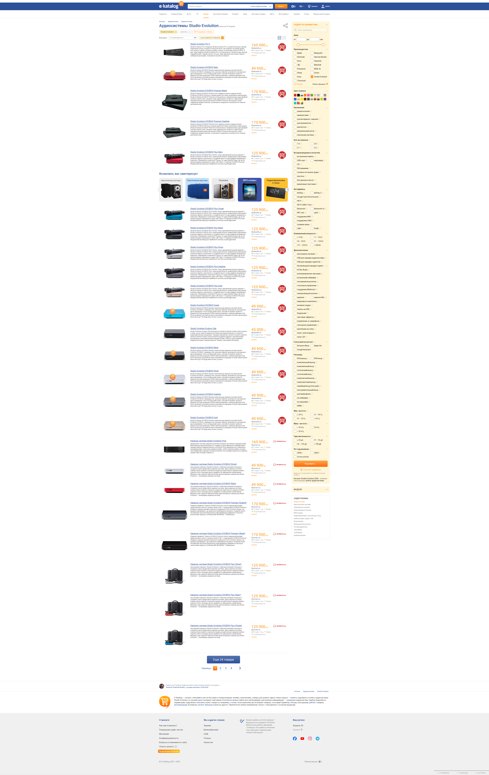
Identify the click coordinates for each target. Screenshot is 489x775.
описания (200, 702)
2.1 (298, 148)
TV (197, 14)
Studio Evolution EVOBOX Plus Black (206, 228)
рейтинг (312, 702)
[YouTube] (302, 738)
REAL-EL (317, 69)
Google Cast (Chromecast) (307, 197)
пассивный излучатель (306, 282)
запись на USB (303, 309)
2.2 (315, 148)
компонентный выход (306, 382)
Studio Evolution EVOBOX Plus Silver (206, 247)
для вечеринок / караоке (307, 119)
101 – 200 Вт (302, 245)
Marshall (317, 65)
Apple (299, 53)
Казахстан (208, 742)
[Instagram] (310, 738)
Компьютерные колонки (302, 510)
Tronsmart (301, 81)
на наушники (302, 402)
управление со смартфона (308, 321)
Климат (235, 14)
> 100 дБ (317, 444)
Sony (299, 77)
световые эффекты (305, 317)
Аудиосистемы (186, 21)
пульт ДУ (301, 337)
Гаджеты (163, 14)
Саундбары (298, 530)
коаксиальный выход (306, 362)
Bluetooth (301, 209)
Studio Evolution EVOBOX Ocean (204, 305)
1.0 (298, 144)
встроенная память (305, 156)
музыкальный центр (305, 131)
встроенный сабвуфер (306, 278)
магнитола (301, 127)
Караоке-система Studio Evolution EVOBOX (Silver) (213, 464)
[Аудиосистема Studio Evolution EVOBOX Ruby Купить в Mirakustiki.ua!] (282, 70)
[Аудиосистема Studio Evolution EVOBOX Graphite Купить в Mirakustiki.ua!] (282, 397)
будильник (301, 313)
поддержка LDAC (304, 221)
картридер (318, 160)
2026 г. (300, 453)
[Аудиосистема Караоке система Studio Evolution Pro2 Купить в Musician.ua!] (279, 441)
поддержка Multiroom (306, 289)
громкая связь (303, 224)
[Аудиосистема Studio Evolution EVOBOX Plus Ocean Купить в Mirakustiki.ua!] (282, 211)
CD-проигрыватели (300, 527)
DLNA (316, 228)
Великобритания (211, 730)
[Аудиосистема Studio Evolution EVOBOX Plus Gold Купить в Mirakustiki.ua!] (282, 289)
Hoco (299, 61)
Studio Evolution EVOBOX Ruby (204, 67)
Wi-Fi (299, 201)
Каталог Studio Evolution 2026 (306, 479)
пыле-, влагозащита (305, 333)
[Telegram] (318, 738)
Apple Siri (318, 346)
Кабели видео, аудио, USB (303, 518)
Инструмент (284, 14)
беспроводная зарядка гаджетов (311, 266)
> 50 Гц (317, 419)
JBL (298, 65)
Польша (207, 738)
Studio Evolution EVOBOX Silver (204, 371)
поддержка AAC (304, 217)
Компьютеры (176, 14)
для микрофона (303, 394)
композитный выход (305, 378)
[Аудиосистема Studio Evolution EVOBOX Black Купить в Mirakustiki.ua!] (282, 350)
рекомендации (180, 705)
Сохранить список (204, 32)
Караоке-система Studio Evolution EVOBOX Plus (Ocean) (216, 625)
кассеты (300, 176)
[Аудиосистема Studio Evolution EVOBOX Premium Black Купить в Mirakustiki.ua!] (282, 93)
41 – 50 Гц (301, 419)
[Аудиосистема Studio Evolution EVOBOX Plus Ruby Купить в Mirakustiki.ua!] (282, 155)
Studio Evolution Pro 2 (200, 44)
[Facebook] (295, 738)
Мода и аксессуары (322, 14)
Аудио (206, 14)
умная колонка (303, 111)
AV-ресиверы (298, 521)
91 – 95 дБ (318, 440)
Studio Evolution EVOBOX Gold (204, 417)
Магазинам (164, 734)
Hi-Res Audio (302, 270)
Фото (189, 14)
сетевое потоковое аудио (308, 172)
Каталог (162, 21)
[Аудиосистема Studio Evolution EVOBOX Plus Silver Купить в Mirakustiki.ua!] (282, 250)
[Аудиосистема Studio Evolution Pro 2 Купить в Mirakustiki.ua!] (282, 47)
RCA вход (318, 358)
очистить (184, 32)
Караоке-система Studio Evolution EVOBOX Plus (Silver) (215, 564)
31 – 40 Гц (318, 415)
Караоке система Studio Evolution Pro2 (208, 441)
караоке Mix (319, 297)
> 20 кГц (300, 431)
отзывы (233, 702)
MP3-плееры (298, 513)
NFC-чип (300, 213)
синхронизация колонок (307, 293)
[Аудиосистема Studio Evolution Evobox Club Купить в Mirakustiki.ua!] (282, 331)
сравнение (291, 700)
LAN (299, 228)
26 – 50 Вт (301, 241)
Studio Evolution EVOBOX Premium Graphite (209, 121)
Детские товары (258, 14)
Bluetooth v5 (319, 209)
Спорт (306, 14)
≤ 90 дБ (300, 440)
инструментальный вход (307, 390)
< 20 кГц (300, 427)
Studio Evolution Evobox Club (203, 328)
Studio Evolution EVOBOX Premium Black (208, 90)
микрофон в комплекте (307, 301)
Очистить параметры (312, 470)
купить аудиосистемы (315, 481)
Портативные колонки (302, 507)
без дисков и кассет (305, 180)
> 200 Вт (317, 245)
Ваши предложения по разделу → (207, 685)
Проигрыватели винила (302, 524)
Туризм (296, 14)
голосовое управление (306, 285)
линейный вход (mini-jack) (308, 386)
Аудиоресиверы (299, 535)
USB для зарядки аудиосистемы (310, 258)
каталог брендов (205, 705)
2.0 (315, 144)
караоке (300, 297)
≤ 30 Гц (300, 415)
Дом (245, 14)
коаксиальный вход (305, 366)
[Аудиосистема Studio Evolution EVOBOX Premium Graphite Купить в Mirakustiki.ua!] (282, 124)
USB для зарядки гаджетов (308, 262)
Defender (301, 57)
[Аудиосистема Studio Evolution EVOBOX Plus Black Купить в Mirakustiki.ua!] (282, 231)
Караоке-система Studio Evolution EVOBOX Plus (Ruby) (215, 595)
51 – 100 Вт (319, 241)
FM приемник (302, 168)
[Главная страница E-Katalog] (171, 6)
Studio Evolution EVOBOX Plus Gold (206, 286)
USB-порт (301, 160)
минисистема (302, 115)
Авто (272, 14)
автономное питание (306, 254)
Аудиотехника (173, 21)
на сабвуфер (302, 398)
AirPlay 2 (317, 193)
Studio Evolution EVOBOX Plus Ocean (207, 208)
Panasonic (301, 69)
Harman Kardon (320, 57)
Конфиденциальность (169, 738)
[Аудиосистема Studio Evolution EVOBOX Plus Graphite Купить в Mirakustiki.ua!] (282, 269)
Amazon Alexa (303, 346)
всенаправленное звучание (309, 274)
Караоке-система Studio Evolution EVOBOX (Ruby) (213, 483)
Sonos (316, 73)
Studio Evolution (167, 32)
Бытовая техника (220, 14)
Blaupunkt (318, 53)
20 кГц (316, 427)
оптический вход (304, 374)
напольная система (305, 135)
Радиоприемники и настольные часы (307, 516)
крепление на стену (305, 329)
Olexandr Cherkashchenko (175, 687)
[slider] (298, 44)
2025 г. (317, 453)
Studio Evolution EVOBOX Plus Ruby (206, 152)
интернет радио (304, 305)
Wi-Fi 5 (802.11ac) (304, 205)
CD (298, 164)
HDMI (299, 406)
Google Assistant (304, 350)
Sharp (299, 73)
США (206, 734)
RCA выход (302, 358)
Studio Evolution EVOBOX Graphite (205, 394)
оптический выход (305, 370)
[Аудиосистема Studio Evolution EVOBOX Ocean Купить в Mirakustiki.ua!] (282, 308)
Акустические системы (302, 504)
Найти (281, 6)
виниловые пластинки (306, 184)
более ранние (303, 457)
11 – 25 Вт (318, 237)
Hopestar (318, 61)
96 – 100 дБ (302, 444)
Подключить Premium (169, 751)
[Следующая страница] (240, 668)
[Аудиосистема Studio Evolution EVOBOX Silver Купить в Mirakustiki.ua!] (282, 374)
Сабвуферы (298, 532)
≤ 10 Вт (300, 237)
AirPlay (300, 193)
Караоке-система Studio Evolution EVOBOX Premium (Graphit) (218, 503)
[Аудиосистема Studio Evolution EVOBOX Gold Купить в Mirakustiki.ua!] (282, 420)
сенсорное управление (307, 325)
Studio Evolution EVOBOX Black (204, 347)
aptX (316, 213)
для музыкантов (304, 123)
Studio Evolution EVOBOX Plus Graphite (208, 266)
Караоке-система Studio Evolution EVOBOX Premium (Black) (217, 533)
